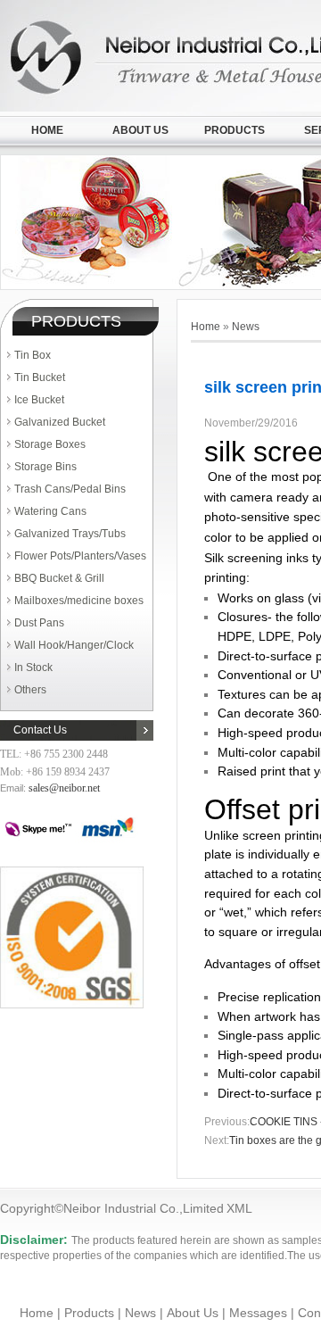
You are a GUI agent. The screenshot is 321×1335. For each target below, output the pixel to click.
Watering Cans (50, 511)
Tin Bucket (39, 377)
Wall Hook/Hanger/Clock (74, 645)
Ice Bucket (39, 400)
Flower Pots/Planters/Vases (80, 556)
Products (234, 130)
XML (239, 1208)
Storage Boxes (50, 444)
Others (30, 690)
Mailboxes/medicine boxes (79, 600)
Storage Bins (45, 466)
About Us (140, 130)
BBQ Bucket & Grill (59, 578)
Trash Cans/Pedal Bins (70, 489)
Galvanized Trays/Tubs (70, 533)
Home (47, 130)
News (245, 326)
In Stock (33, 667)
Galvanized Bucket (59, 422)
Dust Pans (39, 623)
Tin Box (32, 355)
